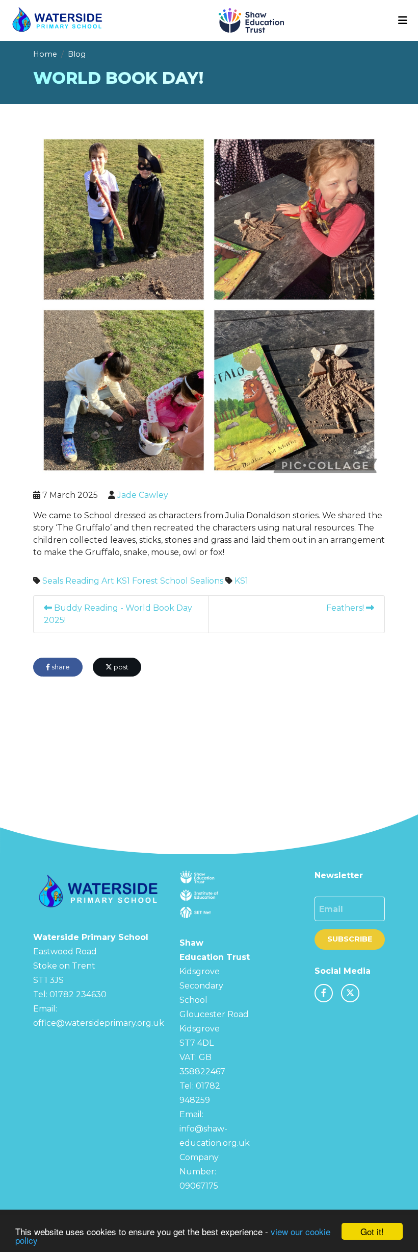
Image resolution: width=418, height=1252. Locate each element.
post (120, 667)
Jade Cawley (142, 495)
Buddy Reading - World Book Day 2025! (118, 614)
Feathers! (346, 608)
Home (45, 54)
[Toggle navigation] (403, 20)
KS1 (123, 581)
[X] (350, 993)
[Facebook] (324, 993)
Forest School (160, 581)
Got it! (372, 1231)
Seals (52, 581)
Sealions (206, 581)
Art (107, 581)
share (60, 667)
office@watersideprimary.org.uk (98, 1023)
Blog (77, 54)
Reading (82, 581)
